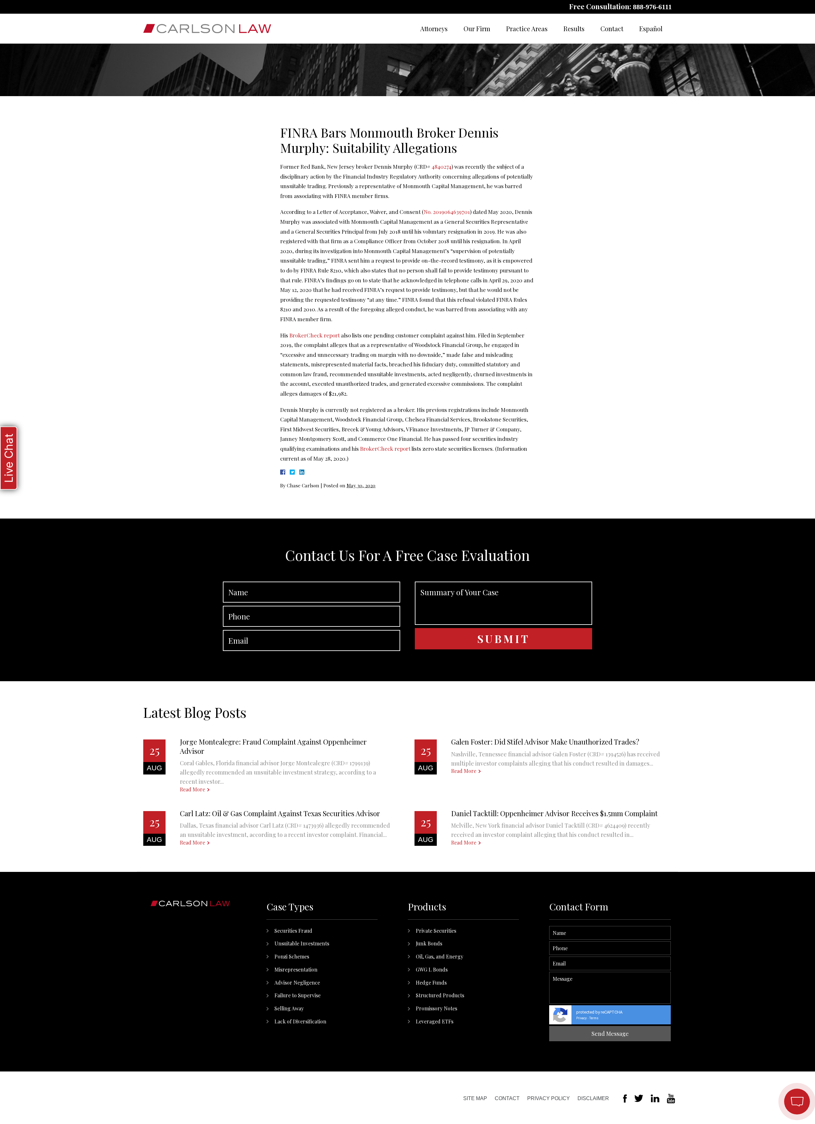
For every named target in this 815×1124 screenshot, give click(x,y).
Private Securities (436, 930)
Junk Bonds (429, 943)
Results (574, 28)
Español (651, 28)
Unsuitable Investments (301, 943)
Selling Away (289, 1008)
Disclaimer (593, 1098)
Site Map (475, 1098)
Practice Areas (527, 28)
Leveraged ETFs (434, 1021)
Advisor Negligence (297, 982)
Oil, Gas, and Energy (439, 956)
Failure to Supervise (297, 995)
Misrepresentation (295, 969)
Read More (192, 789)
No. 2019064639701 (447, 211)
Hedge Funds (431, 982)
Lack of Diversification (300, 1021)
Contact (611, 28)
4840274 (441, 166)
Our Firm (477, 28)
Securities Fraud (293, 930)
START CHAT (767, 1059)
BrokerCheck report (314, 335)
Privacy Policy (548, 1098)
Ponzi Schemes (291, 956)
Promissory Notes (436, 1008)
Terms (594, 1018)
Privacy (581, 1018)
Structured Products (440, 995)
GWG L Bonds (432, 969)
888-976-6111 (652, 7)
